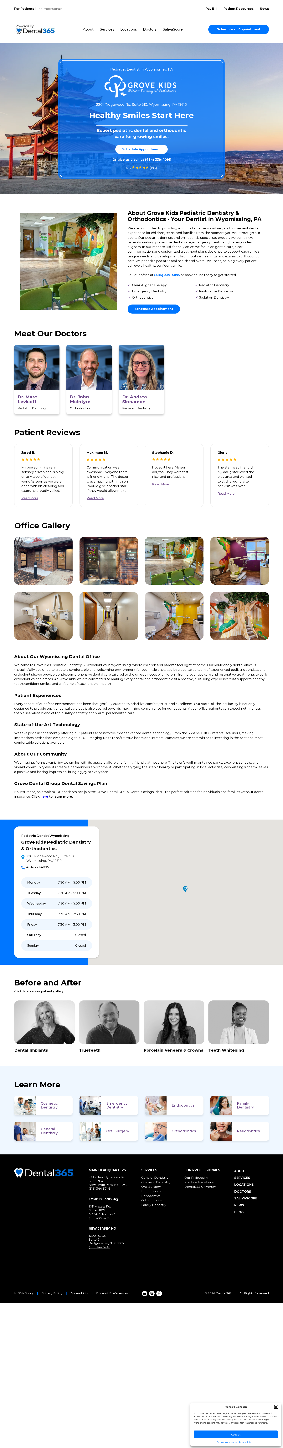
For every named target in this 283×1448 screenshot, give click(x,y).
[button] (276, 1407)
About (88, 29)
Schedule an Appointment (238, 29)
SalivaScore (173, 29)
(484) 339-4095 (158, 159)
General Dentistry (49, 1131)
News (264, 9)
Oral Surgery (117, 1131)
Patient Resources (239, 9)
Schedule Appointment (141, 149)
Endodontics (183, 1105)
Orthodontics (184, 1131)
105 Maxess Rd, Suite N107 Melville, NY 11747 (102, 1210)
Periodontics (248, 1131)
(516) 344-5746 (99, 1188)
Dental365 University (200, 1186)
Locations (128, 29)
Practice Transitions (199, 1182)
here (44, 796)
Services (107, 29)
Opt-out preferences (227, 1442)
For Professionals (49, 9)
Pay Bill (211, 9)
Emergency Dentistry (116, 1105)
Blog (239, 1212)
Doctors (150, 29)
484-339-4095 (37, 867)
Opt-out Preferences (112, 1293)
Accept (235, 1434)
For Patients (24, 9)
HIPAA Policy (24, 1293)
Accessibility (79, 1293)
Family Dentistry (245, 1105)
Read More (29, 498)
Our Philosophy (196, 1177)
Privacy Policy (246, 1442)
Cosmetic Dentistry (49, 1105)
